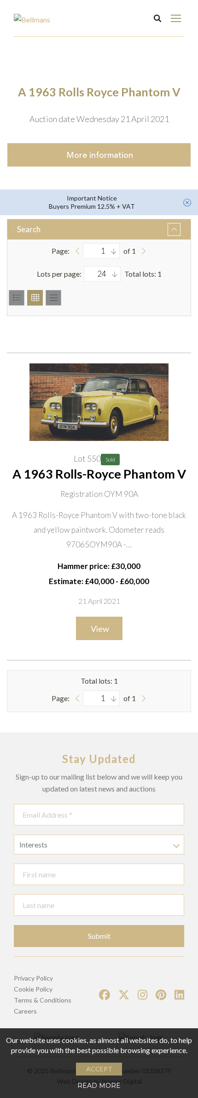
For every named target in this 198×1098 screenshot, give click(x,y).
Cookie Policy (33, 989)
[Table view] (53, 298)
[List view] (16, 298)
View (100, 629)
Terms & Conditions (42, 1000)
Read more (99, 1085)
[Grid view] (35, 298)
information (99, 155)
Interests (33, 844)
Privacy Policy (33, 978)
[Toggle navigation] (175, 18)
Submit (99, 935)
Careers (25, 1011)
